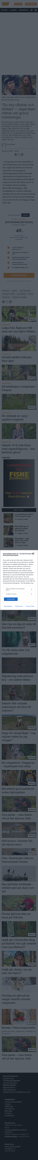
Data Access (19, 606)
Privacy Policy (30, 606)
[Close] (34, 554)
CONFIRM (11, 599)
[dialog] (19, 580)
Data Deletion (8, 606)
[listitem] (19, 589)
